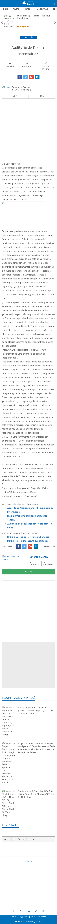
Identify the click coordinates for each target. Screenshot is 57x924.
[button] (5, 839)
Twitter (25, 77)
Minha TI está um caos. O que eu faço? (27, 540)
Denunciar (50, 546)
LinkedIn (37, 77)
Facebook (19, 77)
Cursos (28, 9)
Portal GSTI (28, 3)
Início (5, 9)
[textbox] (28, 848)
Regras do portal (27, 916)
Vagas (16, 9)
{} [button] (34, 839)
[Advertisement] (28, 131)
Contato (42, 916)
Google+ (31, 77)
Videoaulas (42, 9)
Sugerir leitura (45, 67)
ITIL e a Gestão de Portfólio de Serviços (28, 536)
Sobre (13, 916)
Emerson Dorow (21, 87)
